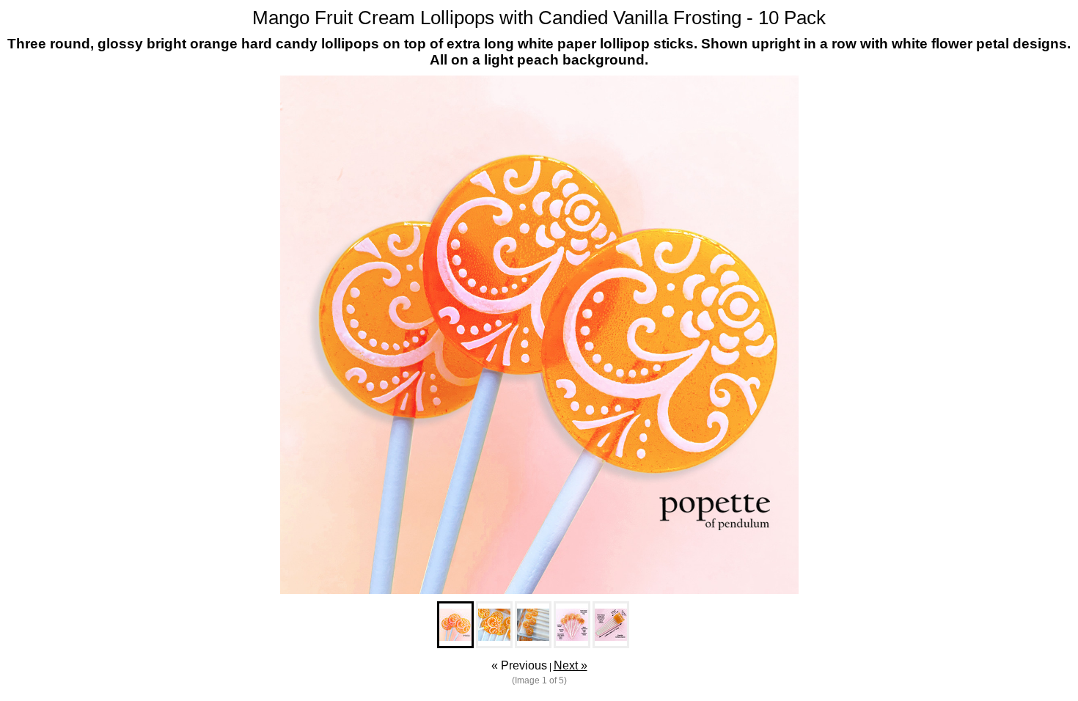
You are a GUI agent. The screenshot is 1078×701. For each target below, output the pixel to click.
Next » (570, 665)
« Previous (519, 665)
